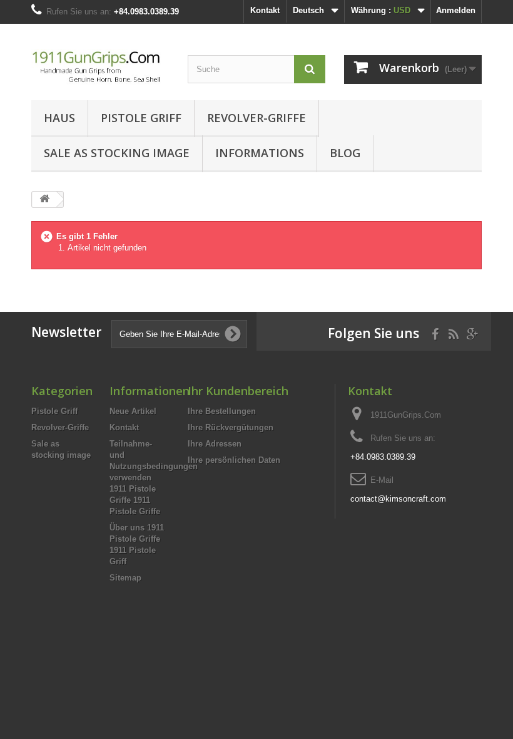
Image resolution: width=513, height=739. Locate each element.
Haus (59, 117)
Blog (345, 152)
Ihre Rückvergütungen (230, 427)
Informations (259, 152)
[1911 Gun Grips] (100, 67)
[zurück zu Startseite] (44, 199)
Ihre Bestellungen (222, 411)
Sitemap (125, 577)
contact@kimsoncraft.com (398, 499)
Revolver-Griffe (256, 117)
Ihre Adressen (214, 443)
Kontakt (265, 10)
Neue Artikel (132, 411)
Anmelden (455, 10)
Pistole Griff (141, 117)
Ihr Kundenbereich (238, 390)
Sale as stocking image (117, 152)
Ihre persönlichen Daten (234, 460)
